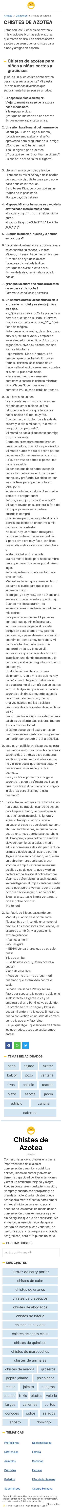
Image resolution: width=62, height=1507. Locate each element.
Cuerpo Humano (42, 1488)
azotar (48, 1066)
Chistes (8, 15)
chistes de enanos (30, 1289)
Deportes (10, 1470)
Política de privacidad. (32, 1501)
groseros (48, 1369)
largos (10, 1404)
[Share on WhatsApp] (17, 1045)
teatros (47, 1085)
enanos (9, 1396)
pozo (29, 1075)
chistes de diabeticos (30, 1298)
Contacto (19, 1506)
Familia (36, 1452)
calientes (30, 1404)
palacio (28, 1085)
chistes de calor (30, 1281)
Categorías (21, 15)
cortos (49, 1404)
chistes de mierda (19, 1369)
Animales (10, 1461)
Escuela (37, 1470)
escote (30, 1094)
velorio (51, 1396)
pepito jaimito (17, 1378)
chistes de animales (30, 1360)
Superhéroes (12, 1488)
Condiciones (32, 1506)
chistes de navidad (30, 1325)
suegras (48, 1387)
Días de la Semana (43, 1479)
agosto (15, 1422)
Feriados (9, 1479)
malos (10, 1387)
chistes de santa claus (30, 1334)
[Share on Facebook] (8, 1045)
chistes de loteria (30, 1316)
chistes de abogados (30, 1307)
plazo (12, 1094)
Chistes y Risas (53, 1504)
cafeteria (30, 1113)
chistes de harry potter (30, 1272)
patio (12, 1066)
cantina (43, 1103)
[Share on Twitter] (25, 1045)
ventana (47, 1075)
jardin (48, 1094)
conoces (12, 1413)
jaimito (28, 1387)
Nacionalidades (41, 1442)
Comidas (37, 1461)
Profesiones (11, 1442)
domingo (44, 1422)
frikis (23, 1396)
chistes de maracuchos (30, 1351)
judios (31, 1413)
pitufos (36, 1396)
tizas (11, 1085)
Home (9, 1506)
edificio (16, 1103)
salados (49, 1413)
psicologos (45, 1378)
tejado (29, 1066)
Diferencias (11, 1452)
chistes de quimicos (30, 1343)
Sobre (44, 1506)
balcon (12, 1075)
